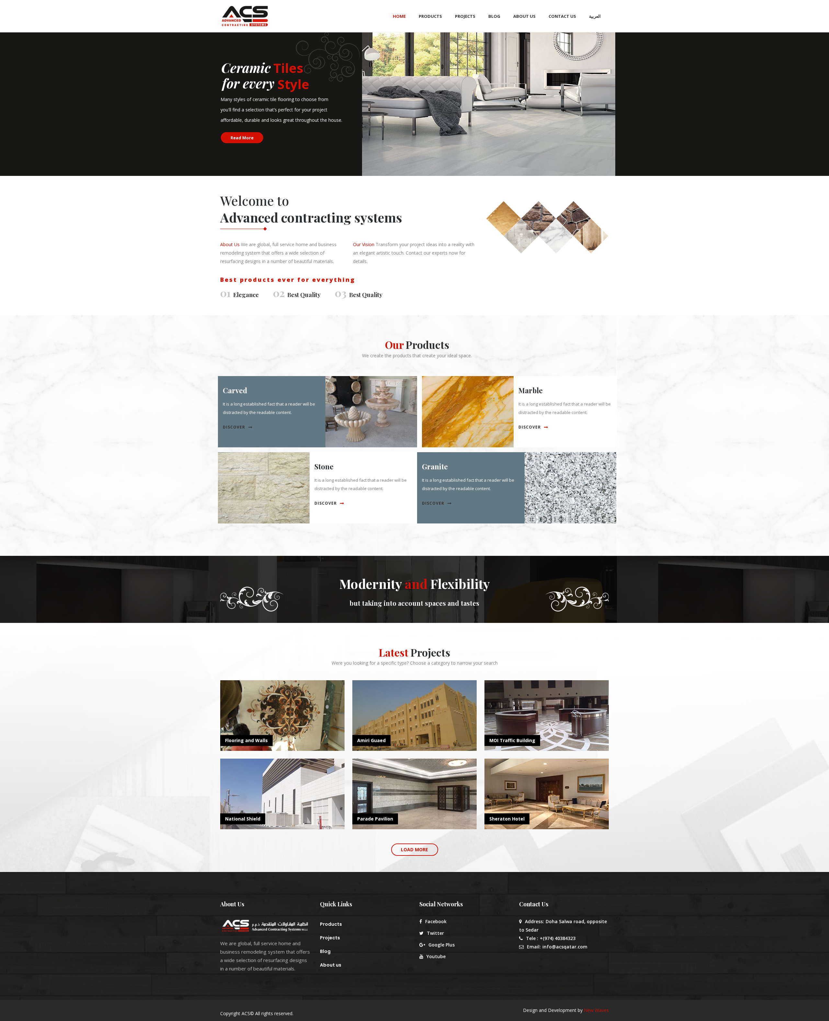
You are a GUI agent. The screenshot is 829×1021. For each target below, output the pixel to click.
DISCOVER (234, 427)
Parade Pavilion (375, 819)
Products (331, 924)
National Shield (242, 819)
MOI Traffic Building (512, 740)
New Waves (596, 1010)
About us (330, 965)
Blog (325, 951)
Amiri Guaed (371, 740)
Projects (330, 938)
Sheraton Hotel (507, 819)
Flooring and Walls (246, 740)
